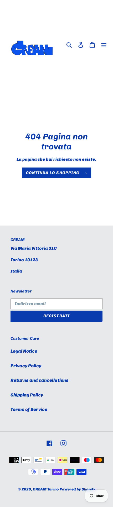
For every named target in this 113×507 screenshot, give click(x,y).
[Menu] (104, 45)
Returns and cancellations (40, 380)
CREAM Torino (46, 489)
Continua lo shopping (52, 172)
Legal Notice (24, 351)
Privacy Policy (26, 365)
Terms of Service (29, 409)
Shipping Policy (27, 395)
